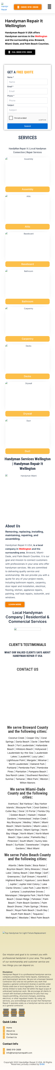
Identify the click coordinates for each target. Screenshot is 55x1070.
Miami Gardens (23, 826)
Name (10, 77)
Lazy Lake (37, 756)
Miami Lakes (40, 826)
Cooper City (32, 738)
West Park (32, 779)
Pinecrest (13, 841)
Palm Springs (31, 906)
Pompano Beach (37, 771)
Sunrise (9, 779)
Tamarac (20, 779)
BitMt (42, 1064)
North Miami (27, 833)
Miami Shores (14, 829)
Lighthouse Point (16, 760)
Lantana (14, 891)
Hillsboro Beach (24, 749)
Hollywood (40, 749)
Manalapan (11, 895)
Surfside (19, 844)
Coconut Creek (16, 738)
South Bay (41, 910)
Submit (27, 126)
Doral (21, 811)
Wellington (11, 917)
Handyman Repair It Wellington (24, 23)
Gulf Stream (28, 876)
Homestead (24, 818)
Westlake (24, 917)
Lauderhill (24, 756)
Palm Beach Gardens (28, 902)
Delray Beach (20, 873)
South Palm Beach (21, 914)
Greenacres (13, 876)
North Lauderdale (18, 764)
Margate (31, 760)
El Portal (30, 811)
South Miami (26, 841)
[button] (49, 6)
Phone (10, 96)
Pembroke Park (27, 767)
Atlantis (12, 865)
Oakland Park (37, 764)
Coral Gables (40, 807)
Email (10, 86)
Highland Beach (14, 880)
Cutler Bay (11, 811)
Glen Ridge (35, 873)
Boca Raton (39, 865)
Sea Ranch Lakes (15, 775)
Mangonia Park (27, 895)
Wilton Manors (27, 782)
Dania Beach (22, 741)
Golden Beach (17, 815)
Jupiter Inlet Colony (29, 884)
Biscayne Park (23, 807)
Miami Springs (31, 829)
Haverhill (41, 876)
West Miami (33, 848)
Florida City (44, 811)
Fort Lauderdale (25, 745)
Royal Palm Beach (24, 910)
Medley (27, 822)
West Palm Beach (40, 917)
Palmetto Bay (38, 837)
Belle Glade (25, 865)
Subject (10, 105)
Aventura (13, 803)
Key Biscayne (14, 822)
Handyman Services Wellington (28, 459)
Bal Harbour (26, 803)
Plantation (21, 771)
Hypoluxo (30, 880)
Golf (45, 873)
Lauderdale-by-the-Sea (20, 752)
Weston (44, 779)
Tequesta (38, 914)
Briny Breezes (32, 869)
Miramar (42, 760)
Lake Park (28, 888)
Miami (36, 822)
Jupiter (13, 884)
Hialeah (32, 815)
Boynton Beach (15, 869)
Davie (34, 741)
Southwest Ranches (37, 775)
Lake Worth (42, 888)
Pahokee (36, 899)
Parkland (11, 767)
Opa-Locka (23, 837)
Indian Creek (40, 818)
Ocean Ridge (22, 899)
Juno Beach (43, 880)
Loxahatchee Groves (32, 891)
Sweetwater (32, 844)
